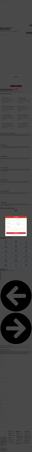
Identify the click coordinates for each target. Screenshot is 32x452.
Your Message (8, 226)
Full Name (7, 219)
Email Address (18, 219)
